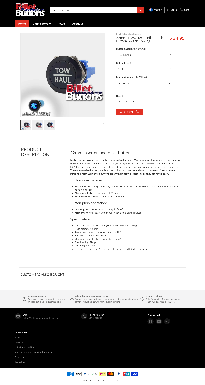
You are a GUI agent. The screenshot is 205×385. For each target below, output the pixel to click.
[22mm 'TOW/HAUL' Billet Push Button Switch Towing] (25, 125)
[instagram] (167, 321)
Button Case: (131, 48)
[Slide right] (103, 75)
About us (19, 342)
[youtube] (159, 321)
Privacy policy (21, 357)
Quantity (121, 96)
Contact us (20, 362)
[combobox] (97, 10)
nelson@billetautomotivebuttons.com (40, 318)
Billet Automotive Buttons (97, 381)
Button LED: (125, 63)
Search (18, 337)
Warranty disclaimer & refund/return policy (35, 352)
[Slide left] (22, 75)
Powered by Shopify (115, 381)
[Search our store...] (140, 10)
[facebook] (150, 321)
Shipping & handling (24, 347)
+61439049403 (95, 318)
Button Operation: (131, 77)
